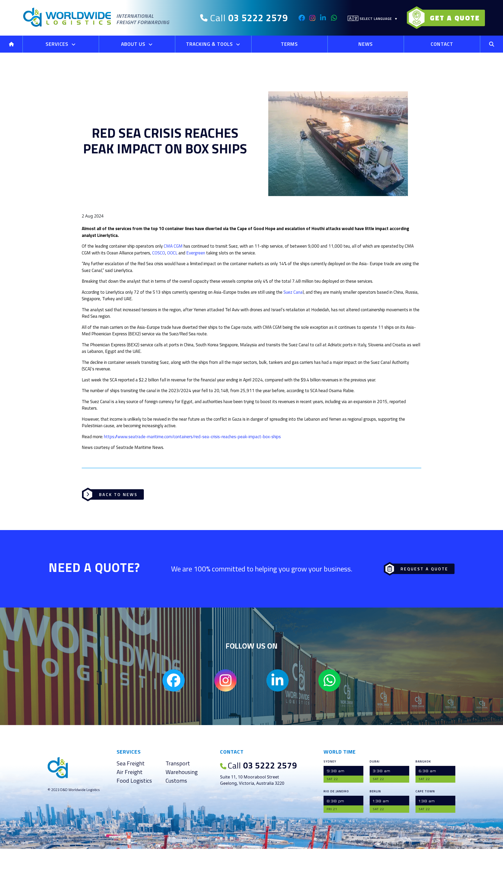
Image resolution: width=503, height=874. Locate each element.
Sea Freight (131, 763)
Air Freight (130, 771)
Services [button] (58, 44)
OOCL (172, 252)
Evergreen (195, 252)
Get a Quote (455, 18)
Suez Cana (293, 292)
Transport (178, 763)
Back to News (118, 494)
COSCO (158, 252)
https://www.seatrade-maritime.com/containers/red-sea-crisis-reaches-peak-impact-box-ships (192, 436)
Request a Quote (424, 569)
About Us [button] (134, 44)
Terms (289, 44)
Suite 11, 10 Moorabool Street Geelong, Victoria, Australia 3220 (252, 780)
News (365, 44)
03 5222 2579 (262, 765)
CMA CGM (173, 246)
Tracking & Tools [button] (210, 44)
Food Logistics (134, 780)
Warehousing (182, 771)
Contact (442, 44)
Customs (176, 780)
